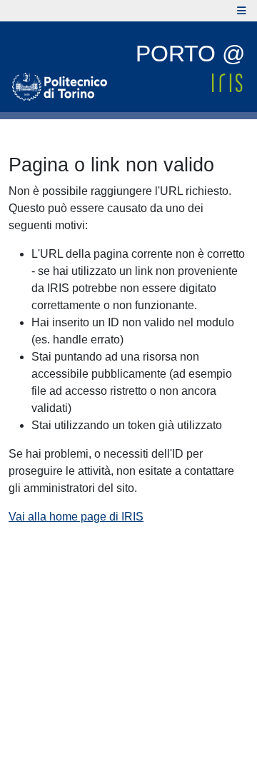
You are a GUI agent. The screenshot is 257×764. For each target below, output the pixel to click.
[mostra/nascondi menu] (241, 11)
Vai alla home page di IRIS (76, 517)
